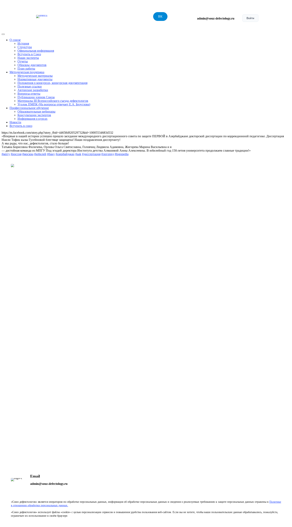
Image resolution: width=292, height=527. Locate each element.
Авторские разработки (32, 90)
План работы (26, 68)
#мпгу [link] (6, 154)
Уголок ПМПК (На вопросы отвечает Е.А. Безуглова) (53, 104)
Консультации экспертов (34, 115)
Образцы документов (31, 65)
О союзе (15, 40)
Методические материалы (35, 75)
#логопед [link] (107, 154)
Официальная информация (35, 50)
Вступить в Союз (29, 54)
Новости (15, 122)
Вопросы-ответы (28, 93)
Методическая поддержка (27, 72)
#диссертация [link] (91, 154)
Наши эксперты (28, 57)
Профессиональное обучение (29, 108)
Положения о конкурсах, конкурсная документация (52, 83)
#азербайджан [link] (65, 154)
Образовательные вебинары (36, 111)
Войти (250, 18)
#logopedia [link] (122, 154)
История (23, 43)
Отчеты (22, 61)
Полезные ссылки (29, 86)
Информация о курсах (32, 118)
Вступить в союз (21, 126)
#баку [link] (51, 154)
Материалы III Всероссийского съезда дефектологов (52, 100)
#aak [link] (78, 154)
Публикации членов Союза (36, 97)
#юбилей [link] (40, 154)
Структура (24, 47)
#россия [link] (16, 154)
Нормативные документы (34, 79)
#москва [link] (27, 154)
